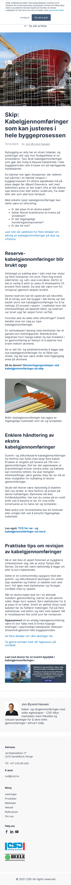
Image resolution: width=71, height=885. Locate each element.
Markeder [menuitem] (10, 803)
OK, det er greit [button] (41, 17)
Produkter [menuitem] (11, 798)
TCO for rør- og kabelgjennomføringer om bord (25, 530)
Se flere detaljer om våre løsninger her (29, 636)
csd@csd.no (12, 776)
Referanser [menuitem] (11, 811)
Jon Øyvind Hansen (38, 144)
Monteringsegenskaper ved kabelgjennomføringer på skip (32, 367)
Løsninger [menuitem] (11, 794)
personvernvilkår (56, 10)
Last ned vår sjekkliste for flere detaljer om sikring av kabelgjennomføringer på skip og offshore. (32, 235)
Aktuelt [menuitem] (9, 807)
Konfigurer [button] (25, 17)
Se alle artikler (38, 26)
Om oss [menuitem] (9, 816)
